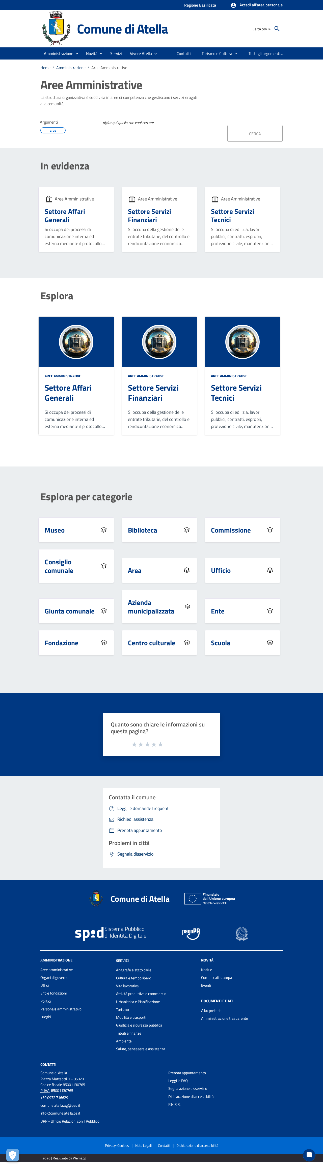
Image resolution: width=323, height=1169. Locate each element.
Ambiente (124, 1041)
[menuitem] (183, 53)
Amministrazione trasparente (224, 1018)
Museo (55, 530)
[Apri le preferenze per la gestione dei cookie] (12, 1155)
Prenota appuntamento (187, 1073)
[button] (256, 5)
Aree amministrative (56, 970)
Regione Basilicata (200, 5)
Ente (218, 611)
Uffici (44, 985)
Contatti (48, 1064)
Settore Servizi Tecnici (232, 215)
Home (45, 68)
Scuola (220, 642)
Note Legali (143, 1145)
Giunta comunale (70, 611)
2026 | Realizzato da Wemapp (64, 1158)
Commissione (231, 530)
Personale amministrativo (61, 1009)
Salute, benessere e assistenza (140, 1049)
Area (135, 570)
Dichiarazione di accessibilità (191, 1096)
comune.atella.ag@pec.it (60, 1105)
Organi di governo (54, 977)
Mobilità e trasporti (131, 1017)
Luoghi (45, 1017)
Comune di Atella (122, 29)
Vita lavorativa (127, 986)
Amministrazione (71, 68)
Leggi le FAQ (178, 1081)
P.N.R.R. (174, 1104)
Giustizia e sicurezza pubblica (139, 1025)
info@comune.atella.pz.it (60, 1113)
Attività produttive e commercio (141, 994)
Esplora (56, 296)
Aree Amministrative (63, 375)
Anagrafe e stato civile (133, 970)
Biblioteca (142, 530)
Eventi (206, 985)
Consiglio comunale (59, 566)
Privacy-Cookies (117, 1145)
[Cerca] (277, 28)
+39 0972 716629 (54, 1097)
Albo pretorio (211, 1010)
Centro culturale (151, 642)
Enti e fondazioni (53, 993)
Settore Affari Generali (65, 215)
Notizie (206, 970)
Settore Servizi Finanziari (149, 215)
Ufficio (221, 570)
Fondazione (61, 642)
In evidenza (64, 166)
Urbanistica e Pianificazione (138, 1002)
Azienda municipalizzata (151, 606)
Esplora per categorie (86, 497)
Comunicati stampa (216, 977)
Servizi (122, 960)
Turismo (122, 1009)
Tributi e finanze (128, 1033)
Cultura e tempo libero (133, 978)
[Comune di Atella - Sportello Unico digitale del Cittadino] (56, 28)
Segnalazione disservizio (187, 1088)
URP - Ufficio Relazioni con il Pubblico (69, 1121)
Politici (45, 1001)
